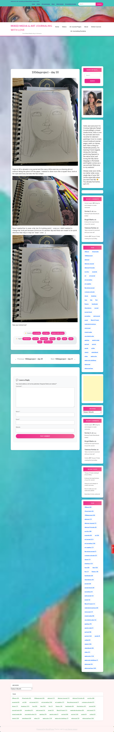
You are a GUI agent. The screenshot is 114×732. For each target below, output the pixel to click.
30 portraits (95, 251)
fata (59, 338)
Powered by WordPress (45, 729)
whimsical (87, 364)
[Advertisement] (57, 49)
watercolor (94, 356)
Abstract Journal (89, 263)
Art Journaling (36, 333)
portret (70, 338)
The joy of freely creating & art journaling (92, 473)
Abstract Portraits (90, 267)
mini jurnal (87, 328)
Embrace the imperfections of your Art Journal (92, 479)
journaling (87, 316)
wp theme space (71, 729)
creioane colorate (90, 292)
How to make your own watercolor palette (91, 489)
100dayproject (26, 338)
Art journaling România (70, 4)
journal (96, 308)
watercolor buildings (90, 360)
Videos (38, 4)
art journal (35, 338)
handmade (95, 304)
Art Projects (46, 333)
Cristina (87, 236)
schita (93, 348)
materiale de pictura (90, 324)
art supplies (88, 284)
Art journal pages (46, 4)
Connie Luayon (88, 203)
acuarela (94, 271)
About (53, 4)
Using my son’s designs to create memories (92, 205)
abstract (87, 259)
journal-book (88, 312)
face (86, 300)
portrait (64, 338)
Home (33, 4)
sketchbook (94, 352)
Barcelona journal (89, 288)
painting (87, 340)
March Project (95, 320)
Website (18, 427)
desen (86, 296)
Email (18, 419)
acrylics (87, 271)
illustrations (88, 308)
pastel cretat (95, 340)
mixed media (88, 332)
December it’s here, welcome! (92, 494)
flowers (87, 304)
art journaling (44, 338)
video (86, 356)
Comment (19, 386)
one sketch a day (89, 336)
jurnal (86, 320)
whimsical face (48, 342)
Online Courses (60, 4)
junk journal (96, 316)
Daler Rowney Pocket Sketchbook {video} (92, 214)
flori (96, 300)
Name (18, 411)
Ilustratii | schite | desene (58, 333)
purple (86, 348)
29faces (87, 251)
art (85, 275)
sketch (39, 342)
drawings (52, 338)
